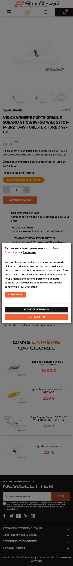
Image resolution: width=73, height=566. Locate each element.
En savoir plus (12, 252)
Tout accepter (36, 316)
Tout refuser (29, 252)
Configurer (15, 294)
